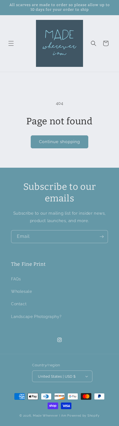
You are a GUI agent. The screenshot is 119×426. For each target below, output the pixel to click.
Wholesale (21, 291)
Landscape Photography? (36, 316)
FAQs (16, 279)
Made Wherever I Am (49, 415)
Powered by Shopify (83, 415)
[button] (11, 43)
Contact (19, 304)
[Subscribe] (101, 236)
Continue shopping (59, 141)
